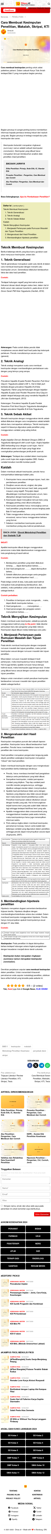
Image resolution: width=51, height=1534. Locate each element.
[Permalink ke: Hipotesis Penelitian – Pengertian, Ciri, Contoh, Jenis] (38, 1149)
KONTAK (37, 1490)
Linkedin (39, 1515)
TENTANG (13, 1490)
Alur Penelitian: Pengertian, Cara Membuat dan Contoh (10, 1136)
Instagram (15, 1515)
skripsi (5, 1055)
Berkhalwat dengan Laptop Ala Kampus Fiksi (28, 1390)
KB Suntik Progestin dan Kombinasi (26, 1304)
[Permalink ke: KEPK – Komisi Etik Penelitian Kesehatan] (38, 1125)
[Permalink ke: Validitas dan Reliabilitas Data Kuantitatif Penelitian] (12, 1149)
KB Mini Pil (15, 1323)
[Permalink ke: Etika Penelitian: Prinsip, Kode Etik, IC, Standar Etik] (12, 1101)
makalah (27, 1046)
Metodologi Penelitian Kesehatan (16, 1051)
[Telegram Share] (41, 1065)
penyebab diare (39, 1051)
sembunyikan (18, 206)
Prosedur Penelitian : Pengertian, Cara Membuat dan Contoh (36, 1112)
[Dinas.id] (25, 3)
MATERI (22, 1281)
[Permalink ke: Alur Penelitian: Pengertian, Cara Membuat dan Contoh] (12, 1125)
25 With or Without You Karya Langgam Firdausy (28, 1420)
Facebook (14, 1508)
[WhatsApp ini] (47, 1065)
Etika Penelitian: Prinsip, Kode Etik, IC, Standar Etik (12, 1112)
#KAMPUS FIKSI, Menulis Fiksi (17, 1352)
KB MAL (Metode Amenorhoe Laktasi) (27, 1343)
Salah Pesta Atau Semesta (22, 1410)
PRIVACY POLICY (13, 1498)
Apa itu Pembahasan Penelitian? (35, 196)
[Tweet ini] (35, 1065)
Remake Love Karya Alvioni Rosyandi (27, 1380)
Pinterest (14, 1511)
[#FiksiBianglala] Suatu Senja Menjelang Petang (28, 1360)
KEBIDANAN (14, 1281)
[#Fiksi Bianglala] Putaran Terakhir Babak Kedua (29, 1370)
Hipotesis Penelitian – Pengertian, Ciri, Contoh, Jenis (38, 1160)
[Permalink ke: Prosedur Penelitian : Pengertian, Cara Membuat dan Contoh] (38, 1101)
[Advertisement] (25, 102)
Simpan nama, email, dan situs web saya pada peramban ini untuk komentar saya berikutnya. (22, 1207)
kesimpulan (16, 1046)
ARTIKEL (37, 1498)
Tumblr (38, 1511)
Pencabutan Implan (19, 1284)
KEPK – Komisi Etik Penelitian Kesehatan (36, 1135)
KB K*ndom (15, 1333)
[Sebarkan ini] (29, 1065)
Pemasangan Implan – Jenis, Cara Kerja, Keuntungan (28, 1293)
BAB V (5, 1046)
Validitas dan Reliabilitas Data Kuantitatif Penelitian (12, 1160)
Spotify (14, 1519)
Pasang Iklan (13, 1494)
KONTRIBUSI (37, 1494)
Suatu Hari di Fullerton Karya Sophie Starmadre (27, 1400)
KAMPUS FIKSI (15, 1357)
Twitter (38, 1508)
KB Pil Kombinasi (18, 1314)
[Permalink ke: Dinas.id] (3, 31)
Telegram (38, 1519)
